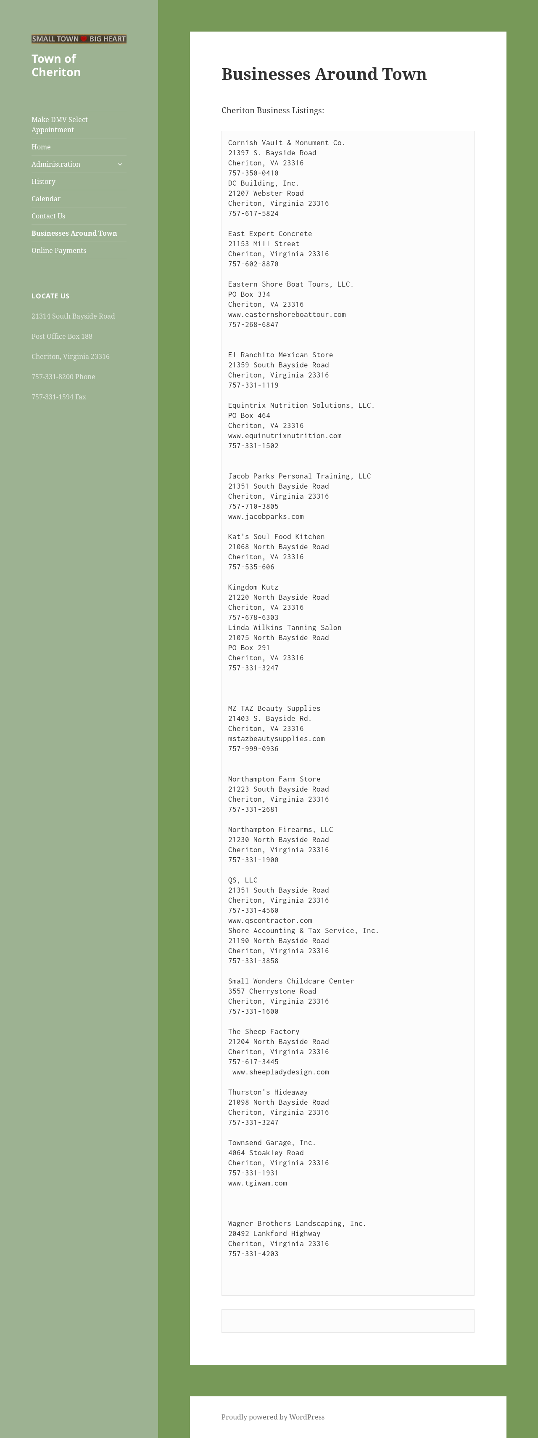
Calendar (46, 198)
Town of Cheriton (56, 65)
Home (41, 147)
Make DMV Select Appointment (60, 124)
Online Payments (59, 250)
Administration (56, 164)
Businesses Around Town (74, 233)
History (43, 181)
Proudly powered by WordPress (273, 1417)
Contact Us (48, 216)
